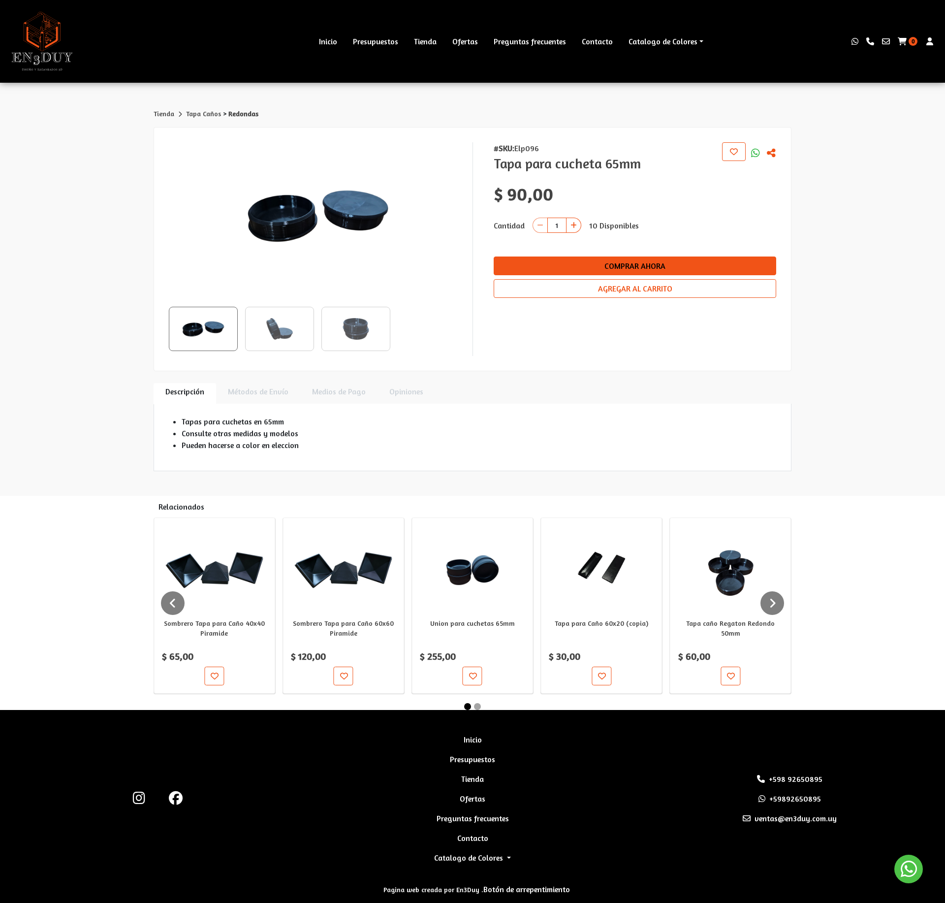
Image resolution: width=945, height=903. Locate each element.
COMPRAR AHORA (634, 266)
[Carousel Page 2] (477, 706)
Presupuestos (375, 41)
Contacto (597, 41)
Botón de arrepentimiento (526, 889)
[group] (318, 216)
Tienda (425, 41)
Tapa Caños (204, 113)
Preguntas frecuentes (530, 41)
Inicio (328, 41)
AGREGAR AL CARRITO (635, 288)
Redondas (243, 113)
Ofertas (465, 41)
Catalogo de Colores (663, 41)
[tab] (185, 393)
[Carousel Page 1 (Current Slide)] (467, 706)
